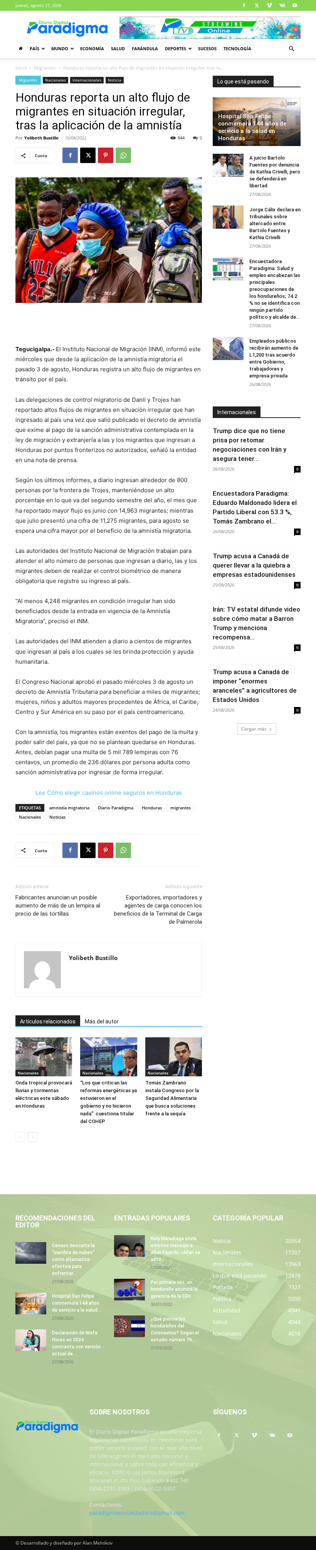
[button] (291, 49)
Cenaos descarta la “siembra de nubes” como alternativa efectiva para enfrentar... (73, 1259)
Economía (92, 48)
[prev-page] (20, 1137)
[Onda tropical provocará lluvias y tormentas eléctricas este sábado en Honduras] (43, 1056)
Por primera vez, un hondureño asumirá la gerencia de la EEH (174, 1289)
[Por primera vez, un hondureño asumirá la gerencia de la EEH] (129, 1289)
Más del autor (102, 1021)
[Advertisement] (108, 324)
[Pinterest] (105, 155)
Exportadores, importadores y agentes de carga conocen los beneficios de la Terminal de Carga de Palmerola (158, 909)
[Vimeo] (269, 5)
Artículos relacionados (48, 1021)
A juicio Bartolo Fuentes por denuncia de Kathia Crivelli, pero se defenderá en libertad (274, 172)
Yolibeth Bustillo (41, 138)
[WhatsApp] (123, 155)
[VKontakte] (282, 5)
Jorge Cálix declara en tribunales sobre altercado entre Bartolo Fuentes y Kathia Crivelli (275, 223)
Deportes (175, 48)
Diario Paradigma (115, 808)
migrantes (180, 808)
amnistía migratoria (69, 808)
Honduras (152, 808)
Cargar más (254, 729)
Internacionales (86, 80)
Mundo (59, 48)
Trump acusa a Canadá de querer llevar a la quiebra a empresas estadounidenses (254, 565)
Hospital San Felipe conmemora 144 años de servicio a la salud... (76, 1303)
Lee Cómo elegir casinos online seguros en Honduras (108, 792)
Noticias (57, 817)
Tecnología (237, 48)
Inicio (21, 68)
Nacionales (55, 80)
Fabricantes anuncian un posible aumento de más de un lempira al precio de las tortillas (57, 905)
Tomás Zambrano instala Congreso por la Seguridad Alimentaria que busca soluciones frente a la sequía (172, 1098)
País (34, 48)
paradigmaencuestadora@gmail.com (137, 1512)
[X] (256, 5)
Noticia (114, 80)
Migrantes (45, 68)
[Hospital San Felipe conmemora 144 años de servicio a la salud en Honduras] (30, 1303)
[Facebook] (244, 5)
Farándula (145, 48)
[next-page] (32, 1137)
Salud (118, 48)
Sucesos (207, 48)
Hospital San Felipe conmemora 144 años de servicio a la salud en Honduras (252, 127)
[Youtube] (295, 5)
